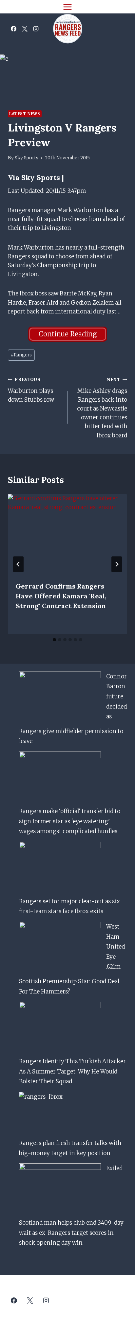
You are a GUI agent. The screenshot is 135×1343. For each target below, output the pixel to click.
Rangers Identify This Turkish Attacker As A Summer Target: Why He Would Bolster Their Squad (72, 1071)
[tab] (54, 639)
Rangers (21, 355)
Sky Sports (26, 158)
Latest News (24, 113)
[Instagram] (35, 28)
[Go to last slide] (18, 564)
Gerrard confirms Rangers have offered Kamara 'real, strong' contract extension (61, 596)
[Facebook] (13, 28)
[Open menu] (67, 6)
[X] (24, 28)
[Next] (116, 564)
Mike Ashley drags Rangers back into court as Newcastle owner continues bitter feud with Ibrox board (102, 408)
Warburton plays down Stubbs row (31, 390)
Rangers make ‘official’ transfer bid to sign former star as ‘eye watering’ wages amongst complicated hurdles (69, 821)
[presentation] (67, 534)
